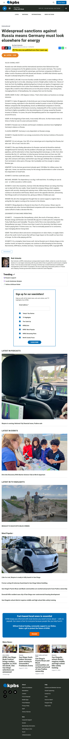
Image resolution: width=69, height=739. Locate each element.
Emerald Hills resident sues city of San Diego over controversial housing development (31, 594)
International (36, 14)
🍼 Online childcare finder (11, 284)
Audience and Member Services (53, 687)
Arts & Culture (6, 655)
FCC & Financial (26, 696)
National (25, 14)
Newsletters (25, 690)
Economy (21, 655)
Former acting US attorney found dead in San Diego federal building (24, 583)
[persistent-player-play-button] (5, 8)
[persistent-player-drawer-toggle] (66, 8)
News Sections (49, 14)
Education (54, 655)
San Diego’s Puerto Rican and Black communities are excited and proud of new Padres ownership (34, 589)
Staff (23, 708)
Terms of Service (26, 711)
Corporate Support (27, 720)
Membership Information (28, 726)
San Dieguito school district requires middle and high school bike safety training (29, 600)
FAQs (46, 696)
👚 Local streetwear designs (12, 281)
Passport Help (48, 702)
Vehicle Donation (26, 735)
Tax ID (23, 732)
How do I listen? (49, 699)
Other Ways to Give (27, 729)
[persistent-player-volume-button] (9, 8)
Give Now (61, 3)
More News (7, 642)
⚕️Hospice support (9, 278)
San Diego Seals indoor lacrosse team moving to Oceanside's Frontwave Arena (26, 661)
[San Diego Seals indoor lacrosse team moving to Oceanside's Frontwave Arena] (26, 649)
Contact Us (47, 693)
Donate (34, 634)
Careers (24, 693)
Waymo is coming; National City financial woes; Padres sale (22, 423)
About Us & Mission (27, 687)
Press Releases (26, 702)
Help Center (48, 705)
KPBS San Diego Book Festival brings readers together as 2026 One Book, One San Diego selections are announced (10, 664)
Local (17, 14)
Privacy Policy (25, 705)
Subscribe (34, 342)
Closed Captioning (49, 690)
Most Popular (7, 533)
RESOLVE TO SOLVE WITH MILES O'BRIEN (16, 526)
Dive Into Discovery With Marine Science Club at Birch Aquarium (23, 475)
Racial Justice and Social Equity (41, 655)
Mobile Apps (25, 699)
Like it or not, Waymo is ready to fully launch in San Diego (21, 577)
